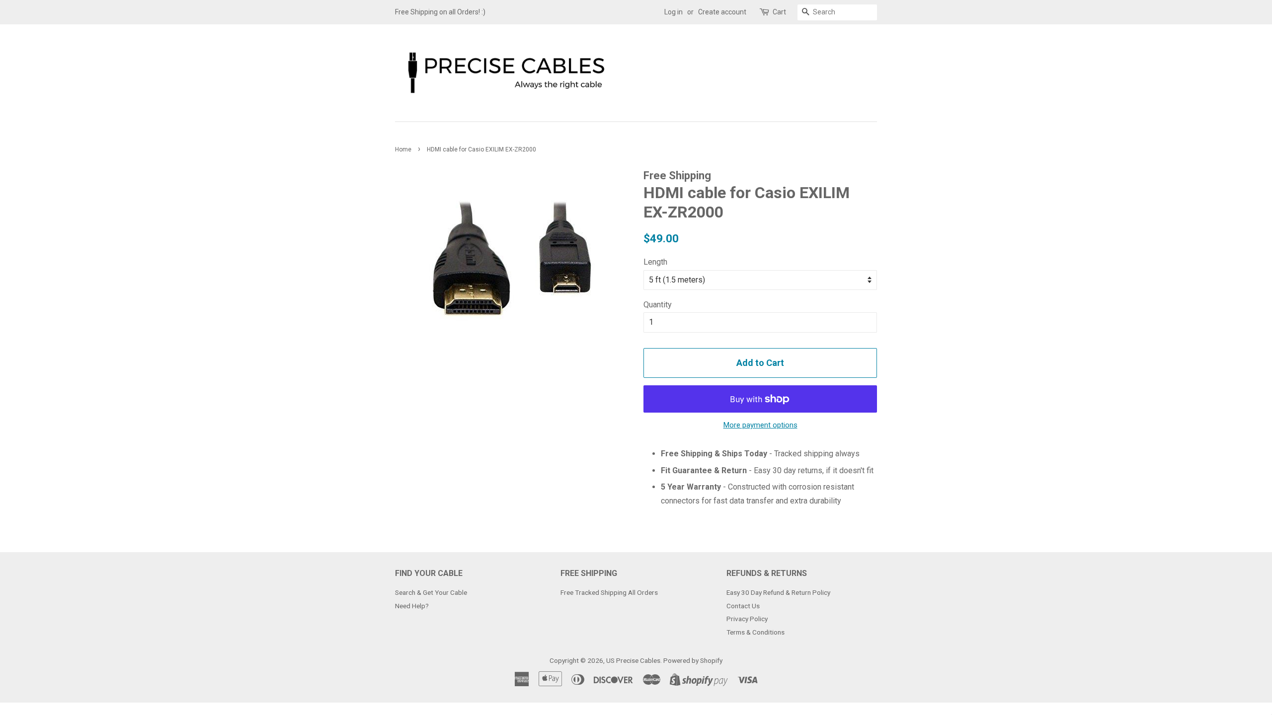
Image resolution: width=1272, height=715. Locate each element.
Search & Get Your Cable (431, 592)
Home (403, 149)
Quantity (657, 304)
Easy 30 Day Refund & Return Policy (778, 592)
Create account (722, 12)
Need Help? (412, 606)
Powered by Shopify (692, 660)
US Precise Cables (633, 660)
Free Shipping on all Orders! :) (440, 12)
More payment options (760, 425)
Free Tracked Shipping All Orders (609, 592)
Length (655, 262)
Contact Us (743, 606)
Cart (779, 12)
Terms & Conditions (755, 632)
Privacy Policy (747, 619)
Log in (673, 12)
